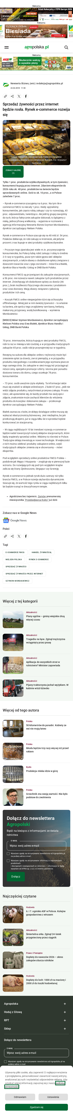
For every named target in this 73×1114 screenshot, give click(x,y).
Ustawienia (53, 1097)
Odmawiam (20, 1097)
